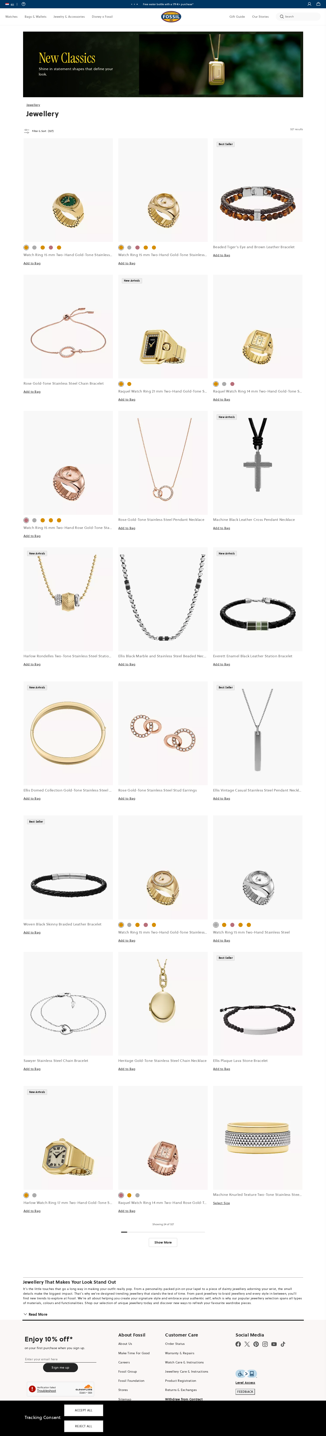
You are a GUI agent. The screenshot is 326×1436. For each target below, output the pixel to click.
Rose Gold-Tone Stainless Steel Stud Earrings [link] (157, 790)
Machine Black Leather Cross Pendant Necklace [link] (254, 519)
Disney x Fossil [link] (102, 16)
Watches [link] (11, 16)
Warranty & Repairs (179, 1353)
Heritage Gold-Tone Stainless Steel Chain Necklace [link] (162, 1060)
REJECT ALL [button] (83, 1426)
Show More (163, 1242)
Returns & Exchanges (181, 1390)
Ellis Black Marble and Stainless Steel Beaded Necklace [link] (165, 655)
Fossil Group (127, 1371)
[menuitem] (11, 16)
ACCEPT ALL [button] (84, 1410)
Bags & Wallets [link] (35, 16)
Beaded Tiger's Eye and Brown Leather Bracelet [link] (254, 246)
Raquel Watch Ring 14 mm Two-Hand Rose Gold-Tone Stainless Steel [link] (177, 1202)
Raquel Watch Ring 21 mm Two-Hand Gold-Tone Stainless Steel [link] (172, 391)
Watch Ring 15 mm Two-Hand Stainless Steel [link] (251, 932)
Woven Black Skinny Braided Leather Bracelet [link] (63, 924)
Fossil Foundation (131, 1380)
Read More (38, 1314)
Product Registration (180, 1380)
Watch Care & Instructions (184, 1362)
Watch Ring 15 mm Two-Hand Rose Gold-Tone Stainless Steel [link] (76, 527)
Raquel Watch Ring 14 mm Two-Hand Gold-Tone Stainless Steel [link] (267, 391)
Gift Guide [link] (237, 16)
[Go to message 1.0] (131, 4)
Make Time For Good (134, 1353)
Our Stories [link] (260, 16)
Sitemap (124, 1399)
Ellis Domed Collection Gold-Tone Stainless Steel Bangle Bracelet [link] (80, 790)
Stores (123, 1390)
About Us (125, 1343)
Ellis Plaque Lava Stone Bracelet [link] (240, 1060)
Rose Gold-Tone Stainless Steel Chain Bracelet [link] (64, 383)
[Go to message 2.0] (134, 4)
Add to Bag (32, 263)
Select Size (221, 1203)
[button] (12, 4)
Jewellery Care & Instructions (186, 1371)
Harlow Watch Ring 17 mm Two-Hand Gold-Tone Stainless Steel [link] (78, 1202)
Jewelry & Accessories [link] (69, 16)
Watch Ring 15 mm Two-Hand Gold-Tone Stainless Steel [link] (72, 254)
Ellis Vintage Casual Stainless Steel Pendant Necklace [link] (259, 790)
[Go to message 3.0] (137, 4)
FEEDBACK (245, 1391)
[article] (68, 206)
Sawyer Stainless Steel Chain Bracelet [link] (56, 1060)
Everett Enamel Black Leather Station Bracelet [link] (253, 655)
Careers (124, 1362)
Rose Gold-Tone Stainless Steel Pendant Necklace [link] (161, 519)
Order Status (175, 1343)
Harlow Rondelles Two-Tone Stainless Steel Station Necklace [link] (76, 655)
